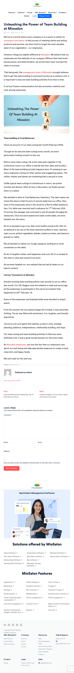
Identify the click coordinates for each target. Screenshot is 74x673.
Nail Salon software (35, 556)
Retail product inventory (58, 594)
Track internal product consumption (12, 599)
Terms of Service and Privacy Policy (27, 664)
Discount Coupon (55, 590)
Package (7, 590)
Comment (8, 415)
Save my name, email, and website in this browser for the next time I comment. (32, 463)
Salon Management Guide (44, 642)
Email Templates (43, 652)
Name (6, 442)
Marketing (8, 586)
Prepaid (51, 586)
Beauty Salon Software (59, 556)
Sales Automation (9, 644)
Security (51, 610)
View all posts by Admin (12, 380)
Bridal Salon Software (35, 553)
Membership (31, 594)
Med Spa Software (57, 553)
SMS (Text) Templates (45, 649)
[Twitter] (9, 625)
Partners (23, 644)
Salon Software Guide (45, 646)
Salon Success (8, 638)
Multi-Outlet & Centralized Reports (58, 605)
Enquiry (26, 16)
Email (40, 442)
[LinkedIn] (13, 625)
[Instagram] (17, 625)
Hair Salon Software (12, 556)
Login (34, 16)
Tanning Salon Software (13, 563)
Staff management (55, 598)
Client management (34, 598)
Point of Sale (53, 582)
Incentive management (13, 604)
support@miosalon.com (63, 643)
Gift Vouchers (31, 590)
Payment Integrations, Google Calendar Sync (13, 611)
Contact (23, 646)
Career (23, 641)
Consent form (31, 604)
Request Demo (44, 16)
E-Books (41, 654)
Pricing (29, 12)
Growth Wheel (8, 641)
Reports (29, 610)
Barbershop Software (12, 560)
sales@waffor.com (46, 663)
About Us (24, 638)
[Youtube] (21, 625)
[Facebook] (5, 625)
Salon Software (13, 364)
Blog (39, 638)
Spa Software (32, 560)
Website (7, 451)
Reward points (10, 594)
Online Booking (32, 582)
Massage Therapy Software (34, 565)
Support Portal (60, 638)
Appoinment (9, 582)
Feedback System (33, 586)
